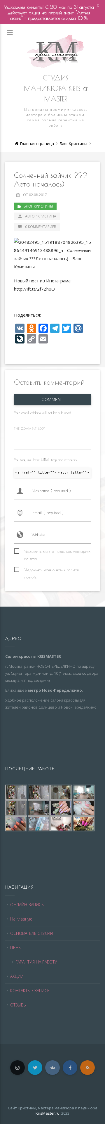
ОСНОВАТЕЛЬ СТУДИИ (31, 933)
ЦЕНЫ (16, 947)
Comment (52, 399)
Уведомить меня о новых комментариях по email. (57, 552)
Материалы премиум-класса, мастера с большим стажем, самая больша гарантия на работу (56, 117)
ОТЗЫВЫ (18, 1005)
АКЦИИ (17, 976)
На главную (21, 919)
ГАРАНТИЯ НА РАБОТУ (36, 962)
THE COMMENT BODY (29, 428)
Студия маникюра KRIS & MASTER (56, 88)
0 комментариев (40, 226)
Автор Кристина (40, 216)
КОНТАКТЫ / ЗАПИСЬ (30, 990)
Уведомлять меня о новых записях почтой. (52, 570)
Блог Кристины (73, 143)
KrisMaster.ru (48, 1113)
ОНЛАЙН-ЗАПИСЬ (27, 904)
